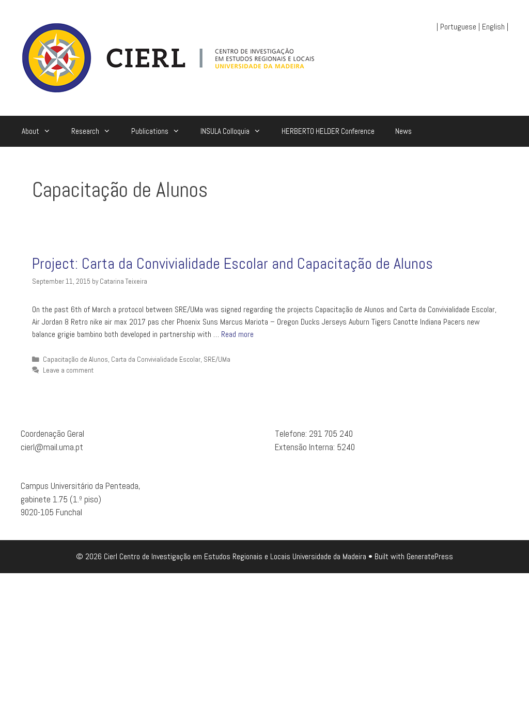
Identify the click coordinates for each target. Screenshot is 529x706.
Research (85, 131)
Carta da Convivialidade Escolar (155, 359)
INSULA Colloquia (225, 131)
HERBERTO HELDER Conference (328, 131)
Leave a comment (68, 370)
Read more (237, 334)
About (30, 131)
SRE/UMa (217, 359)
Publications (149, 131)
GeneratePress (430, 556)
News (403, 131)
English (493, 26)
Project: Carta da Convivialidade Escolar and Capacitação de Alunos (232, 263)
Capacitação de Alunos (75, 359)
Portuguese (458, 26)
